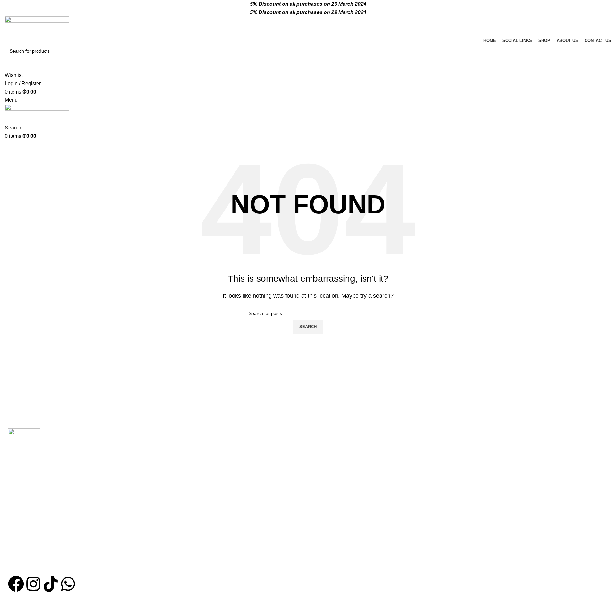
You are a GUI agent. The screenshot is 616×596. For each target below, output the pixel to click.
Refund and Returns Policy (446, 466)
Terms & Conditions (437, 442)
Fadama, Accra (227, 442)
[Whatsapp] (68, 584)
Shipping (425, 478)
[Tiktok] (51, 584)
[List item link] (102, 525)
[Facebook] (16, 584)
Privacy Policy (431, 454)
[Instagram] (33, 584)
